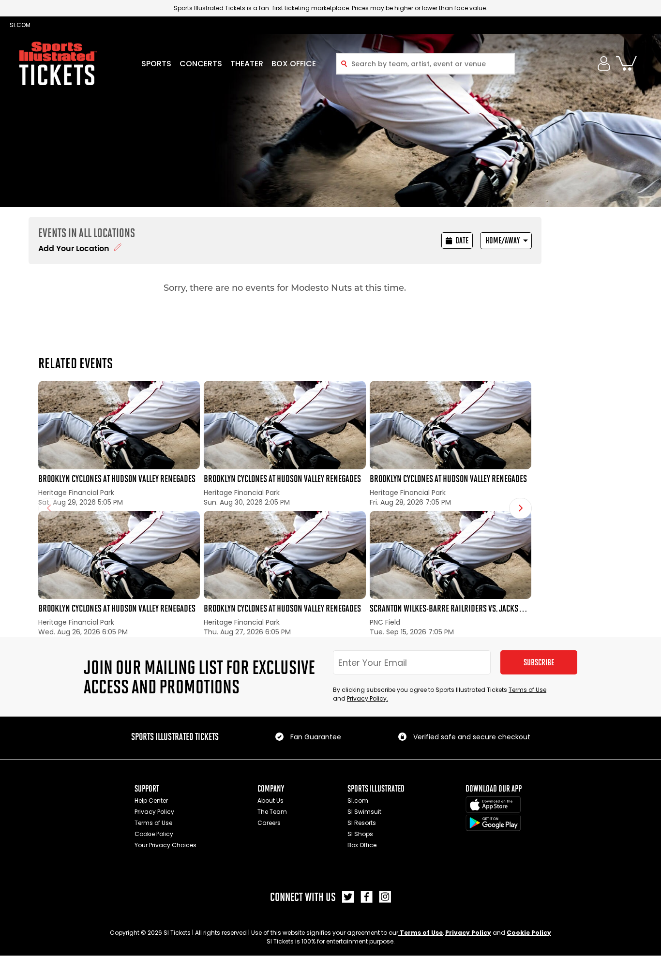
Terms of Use (527, 690)
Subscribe (539, 662)
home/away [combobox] (502, 240)
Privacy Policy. (367, 698)
